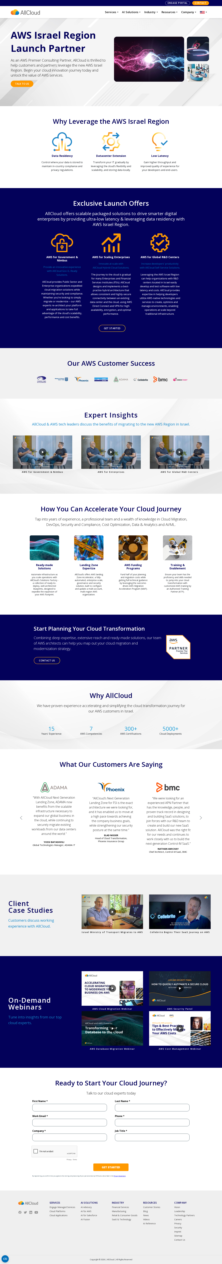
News (146, 1215)
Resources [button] (168, 12)
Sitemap (178, 1235)
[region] (110, 818)
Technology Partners (184, 1215)
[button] (203, 12)
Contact (201, 3)
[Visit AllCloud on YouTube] (36, 1212)
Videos (146, 1219)
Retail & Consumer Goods (124, 1215)
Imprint (177, 1231)
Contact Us (179, 1239)
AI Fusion (85, 1219)
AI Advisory (86, 1207)
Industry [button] (150, 12)
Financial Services (120, 1207)
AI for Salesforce (89, 1215)
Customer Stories (151, 1207)
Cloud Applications (59, 1215)
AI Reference (149, 1223)
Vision (177, 1207)
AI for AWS (86, 1211)
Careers (178, 1219)
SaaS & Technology (121, 1219)
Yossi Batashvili (54, 842)
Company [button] (187, 12)
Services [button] (110, 12)
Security (178, 1227)
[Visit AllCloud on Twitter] (25, 1212)
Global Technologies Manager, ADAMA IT (54, 845)
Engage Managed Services (62, 1207)
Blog (145, 1211)
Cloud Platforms (57, 1211)
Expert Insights (111, 414)
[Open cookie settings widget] (5, 1258)
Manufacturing (119, 1211)
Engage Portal (178, 3)
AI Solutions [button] (130, 12)
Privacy (177, 1223)
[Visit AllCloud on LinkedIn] (30, 1212)
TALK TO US (22, 83)
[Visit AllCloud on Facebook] (20, 1212)
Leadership (179, 1211)
